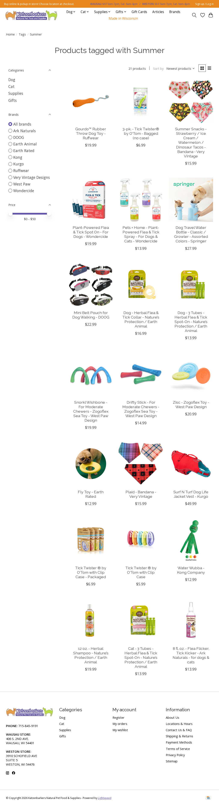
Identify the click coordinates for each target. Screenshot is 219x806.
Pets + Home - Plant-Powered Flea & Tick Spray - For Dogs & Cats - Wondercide (141, 234)
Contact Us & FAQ (179, 730)
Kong (17, 157)
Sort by (158, 68)
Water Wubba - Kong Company (191, 570)
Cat (11, 86)
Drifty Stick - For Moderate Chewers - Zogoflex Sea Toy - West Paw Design (140, 409)
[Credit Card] (208, 798)
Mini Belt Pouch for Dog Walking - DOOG (90, 314)
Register (118, 717)
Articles (158, 12)
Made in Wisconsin (123, 18)
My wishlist (120, 730)
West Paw (21, 184)
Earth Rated (23, 150)
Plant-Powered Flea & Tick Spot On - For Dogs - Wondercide (91, 232)
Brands (174, 12)
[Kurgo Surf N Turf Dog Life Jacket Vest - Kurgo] (191, 464)
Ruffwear (21, 170)
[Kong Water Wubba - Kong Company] (191, 540)
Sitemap (172, 761)
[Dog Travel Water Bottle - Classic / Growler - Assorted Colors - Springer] (191, 200)
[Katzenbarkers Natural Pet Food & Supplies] (31, 15)
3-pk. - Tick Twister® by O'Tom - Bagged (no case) (141, 133)
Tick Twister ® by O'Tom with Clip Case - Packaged (90, 572)
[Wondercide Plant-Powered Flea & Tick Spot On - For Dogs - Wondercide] (91, 200)
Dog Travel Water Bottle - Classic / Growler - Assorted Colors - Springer (191, 234)
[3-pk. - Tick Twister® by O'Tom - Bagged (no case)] (141, 101)
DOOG (18, 137)
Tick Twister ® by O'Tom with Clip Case (141, 572)
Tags (22, 34)
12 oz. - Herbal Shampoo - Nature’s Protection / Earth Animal (90, 655)
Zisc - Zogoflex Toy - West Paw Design (191, 404)
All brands (22, 124)
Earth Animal (25, 144)
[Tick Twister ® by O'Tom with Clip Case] (141, 540)
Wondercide (23, 190)
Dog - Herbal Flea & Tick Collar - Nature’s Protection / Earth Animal (140, 319)
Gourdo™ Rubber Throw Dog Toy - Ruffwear (90, 133)
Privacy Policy (175, 755)
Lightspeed (104, 798)
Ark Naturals (24, 130)
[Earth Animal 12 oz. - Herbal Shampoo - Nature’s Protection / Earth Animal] (91, 620)
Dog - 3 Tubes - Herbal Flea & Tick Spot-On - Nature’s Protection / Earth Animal (191, 321)
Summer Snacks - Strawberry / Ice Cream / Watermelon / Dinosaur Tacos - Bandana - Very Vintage (191, 142)
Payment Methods (179, 742)
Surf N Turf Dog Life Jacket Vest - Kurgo (190, 494)
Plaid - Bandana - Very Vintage (141, 494)
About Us (172, 717)
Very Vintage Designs (31, 177)
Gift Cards (139, 12)
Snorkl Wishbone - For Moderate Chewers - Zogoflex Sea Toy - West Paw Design (90, 411)
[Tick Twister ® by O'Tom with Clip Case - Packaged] (91, 540)
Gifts (12, 100)
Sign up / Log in (204, 4)
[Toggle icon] (194, 15)
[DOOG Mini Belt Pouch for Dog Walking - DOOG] (91, 285)
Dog (11, 79)
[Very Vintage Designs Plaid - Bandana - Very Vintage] (141, 464)
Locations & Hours (179, 724)
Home (10, 34)
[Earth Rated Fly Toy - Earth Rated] (91, 464)
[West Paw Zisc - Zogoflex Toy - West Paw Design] (191, 374)
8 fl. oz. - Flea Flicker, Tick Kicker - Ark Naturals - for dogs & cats (191, 655)
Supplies (15, 93)
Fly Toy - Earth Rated (91, 494)
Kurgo (18, 163)
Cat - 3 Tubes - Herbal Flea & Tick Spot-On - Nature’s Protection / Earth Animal (140, 657)
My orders (119, 724)
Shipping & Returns (179, 736)
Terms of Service (178, 749)
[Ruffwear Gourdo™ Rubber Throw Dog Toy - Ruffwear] (91, 101)
